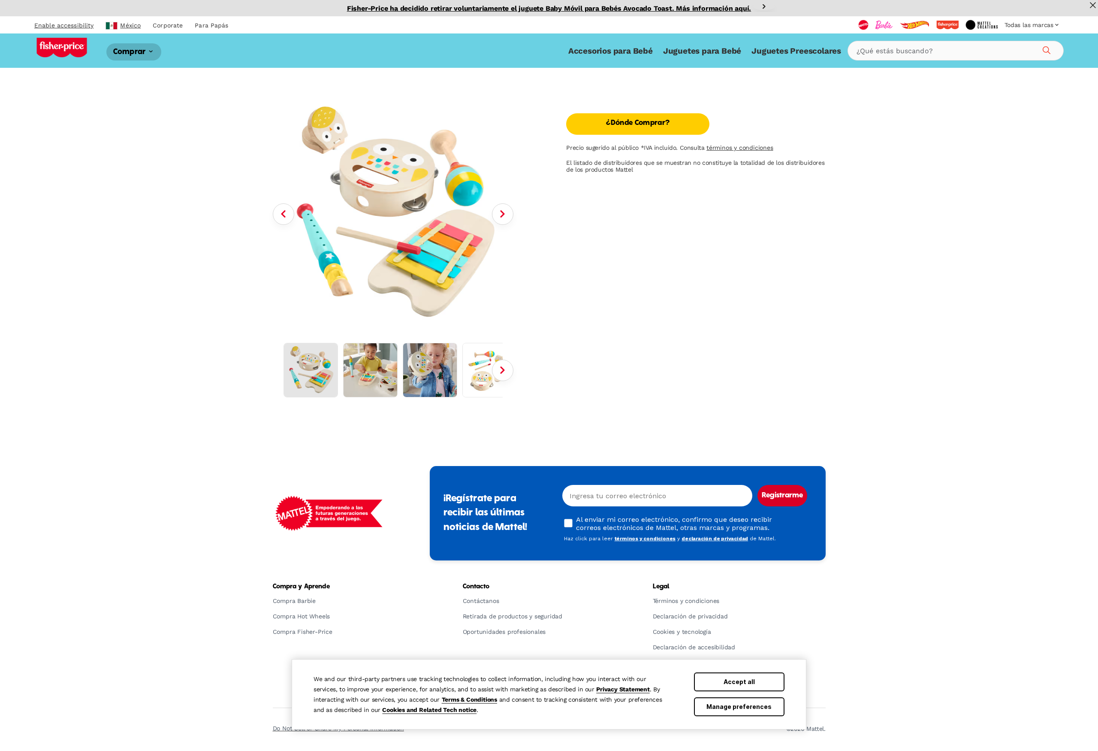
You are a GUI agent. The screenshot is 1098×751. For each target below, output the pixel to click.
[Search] (1045, 49)
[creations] (981, 24)
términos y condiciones (739, 147)
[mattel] (863, 24)
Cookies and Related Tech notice (429, 709)
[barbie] (884, 24)
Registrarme (782, 495)
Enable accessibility (64, 25)
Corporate (168, 25)
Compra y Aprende (301, 587)
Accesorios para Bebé (610, 51)
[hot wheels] (914, 24)
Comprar (130, 51)
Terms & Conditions (469, 699)
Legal (661, 587)
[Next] (764, 6)
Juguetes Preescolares (796, 51)
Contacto (476, 587)
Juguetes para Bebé (702, 51)
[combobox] (956, 51)
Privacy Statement (623, 689)
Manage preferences (739, 706)
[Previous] (283, 214)
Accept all (739, 681)
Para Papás (211, 25)
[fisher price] (947, 24)
